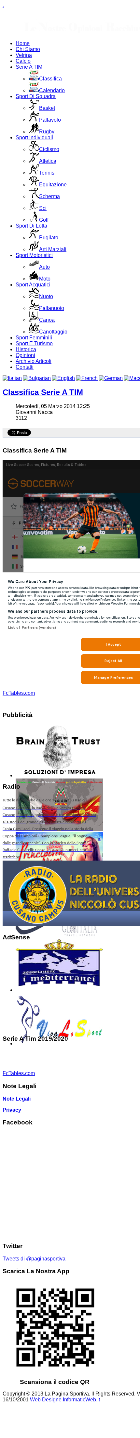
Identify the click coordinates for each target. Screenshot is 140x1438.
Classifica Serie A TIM (43, 392)
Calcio (23, 61)
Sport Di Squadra (36, 96)
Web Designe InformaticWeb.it (65, 1399)
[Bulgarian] (37, 378)
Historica (26, 349)
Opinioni (25, 355)
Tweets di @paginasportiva (34, 1258)
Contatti (25, 367)
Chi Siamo (28, 49)
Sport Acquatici (33, 284)
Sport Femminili (34, 337)
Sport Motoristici (34, 255)
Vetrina (24, 55)
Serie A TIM (29, 67)
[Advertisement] (49, 988)
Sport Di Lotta (31, 226)
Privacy (12, 1110)
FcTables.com (19, 693)
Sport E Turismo (34, 343)
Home (23, 43)
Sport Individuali (34, 137)
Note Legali (17, 1099)
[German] (111, 378)
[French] (87, 378)
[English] (63, 378)
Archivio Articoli (33, 361)
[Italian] (12, 378)
